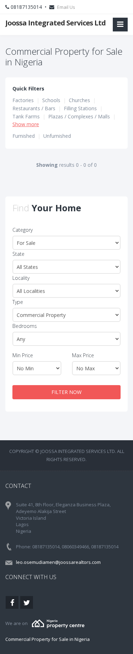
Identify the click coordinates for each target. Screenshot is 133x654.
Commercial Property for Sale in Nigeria (47, 639)
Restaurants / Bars (33, 108)
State (18, 254)
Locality (20, 278)
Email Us (66, 7)
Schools (51, 100)
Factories (23, 100)
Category (22, 229)
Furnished (23, 135)
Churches (79, 100)
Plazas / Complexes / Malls (79, 116)
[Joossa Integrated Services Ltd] (58, 623)
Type (17, 302)
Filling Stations (80, 108)
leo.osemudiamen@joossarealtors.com (58, 562)
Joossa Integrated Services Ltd (55, 23)
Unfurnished (57, 135)
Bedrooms (24, 326)
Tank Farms (26, 116)
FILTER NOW (66, 392)
